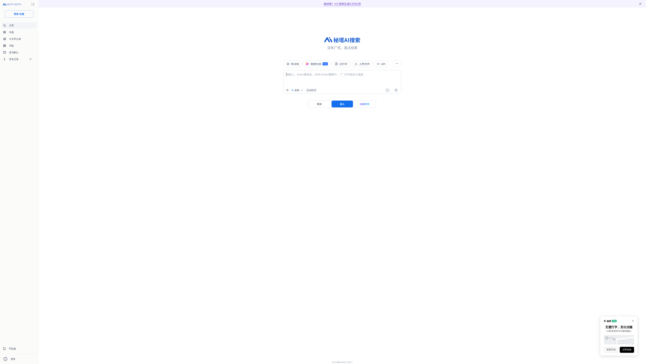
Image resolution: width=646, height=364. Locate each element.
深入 (342, 104)
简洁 (319, 104)
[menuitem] (19, 25)
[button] (311, 90)
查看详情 (611, 349)
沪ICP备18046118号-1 (342, 362)
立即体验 (627, 349)
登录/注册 (19, 14)
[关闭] (640, 3)
